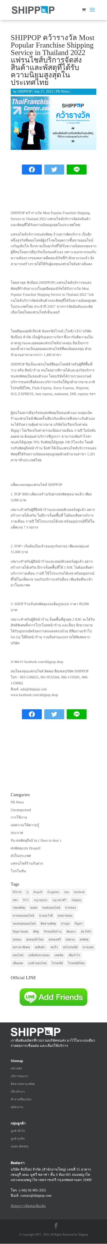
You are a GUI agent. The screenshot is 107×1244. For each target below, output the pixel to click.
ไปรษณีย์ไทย (76, 963)
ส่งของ (17, 939)
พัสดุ (36, 931)
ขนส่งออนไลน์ (51, 907)
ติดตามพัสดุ (48, 923)
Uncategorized (21, 810)
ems (66, 892)
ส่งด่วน (70, 939)
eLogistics (53, 892)
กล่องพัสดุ (19, 907)
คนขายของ (65, 915)
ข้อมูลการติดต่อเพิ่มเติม (28, 1206)
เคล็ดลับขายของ (39, 955)
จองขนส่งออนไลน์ (24, 923)
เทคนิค (58, 955)
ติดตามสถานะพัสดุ (23, 1084)
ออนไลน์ (18, 955)
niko (15, 900)
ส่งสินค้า (40, 947)
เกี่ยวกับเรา (18, 1091)
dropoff (37, 892)
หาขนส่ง (88, 947)
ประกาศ (17, 833)
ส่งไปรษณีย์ (70, 947)
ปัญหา (79, 923)
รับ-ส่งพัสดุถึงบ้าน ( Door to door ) (36, 840)
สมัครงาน (17, 1107)
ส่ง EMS (86, 931)
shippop (76, 900)
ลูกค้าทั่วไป (18, 1131)
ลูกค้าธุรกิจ (18, 1138)
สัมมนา (71, 931)
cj (27, 892)
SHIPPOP (25, 91)
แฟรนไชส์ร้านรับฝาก (27, 863)
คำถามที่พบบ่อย (21, 1099)
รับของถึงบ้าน (52, 931)
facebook (79, 892)
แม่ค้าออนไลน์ (37, 963)
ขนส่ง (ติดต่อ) (19, 1146)
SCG (26, 900)
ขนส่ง (33, 907)
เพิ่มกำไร (74, 955)
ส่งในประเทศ (21, 856)
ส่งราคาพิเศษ (21, 947)
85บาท (17, 892)
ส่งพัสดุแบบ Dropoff (26, 848)
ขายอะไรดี (46, 915)
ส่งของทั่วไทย (35, 939)
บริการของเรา (20, 1076)
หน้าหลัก (16, 1068)
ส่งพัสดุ (84, 939)
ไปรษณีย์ (57, 963)
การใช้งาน (19, 817)
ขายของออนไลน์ (23, 915)
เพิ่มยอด (18, 963)
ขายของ (70, 907)
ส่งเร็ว (54, 947)
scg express (41, 900)
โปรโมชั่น (18, 871)
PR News (62, 91)
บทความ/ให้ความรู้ (25, 825)
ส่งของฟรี (55, 939)
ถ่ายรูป (65, 923)
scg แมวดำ (60, 900)
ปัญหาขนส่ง (20, 931)
